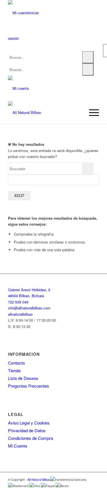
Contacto (16, 363)
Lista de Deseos (23, 378)
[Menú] (91, 112)
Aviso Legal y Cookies (29, 423)
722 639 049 (18, 302)
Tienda (14, 370)
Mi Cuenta (17, 446)
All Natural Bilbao (39, 479)
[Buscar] (88, 57)
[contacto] (18, 88)
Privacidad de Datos (27, 430)
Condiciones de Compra (30, 438)
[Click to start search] (88, 169)
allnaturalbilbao (20, 314)
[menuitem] (91, 112)
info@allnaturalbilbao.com (29, 308)
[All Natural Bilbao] (44, 112)
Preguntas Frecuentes (28, 386)
